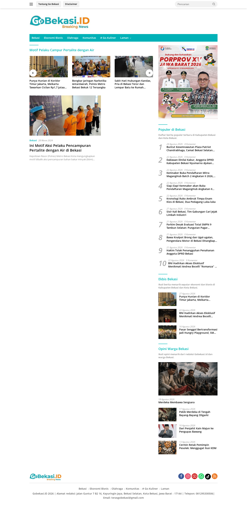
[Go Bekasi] (60, 21)
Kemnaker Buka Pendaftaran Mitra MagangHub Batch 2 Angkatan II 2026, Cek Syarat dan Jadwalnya (190, 174)
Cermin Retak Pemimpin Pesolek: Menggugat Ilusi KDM (197, 446)
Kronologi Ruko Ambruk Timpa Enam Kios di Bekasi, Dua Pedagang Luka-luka (191, 200)
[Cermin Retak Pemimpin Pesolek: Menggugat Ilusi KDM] (167, 447)
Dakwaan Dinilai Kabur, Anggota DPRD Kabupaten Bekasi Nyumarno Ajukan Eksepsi (190, 161)
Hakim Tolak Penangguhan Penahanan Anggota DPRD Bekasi (190, 252)
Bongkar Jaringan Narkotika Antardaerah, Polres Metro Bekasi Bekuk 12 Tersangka (89, 84)
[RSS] (215, 476)
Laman (124, 37)
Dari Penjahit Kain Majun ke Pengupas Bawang (196, 430)
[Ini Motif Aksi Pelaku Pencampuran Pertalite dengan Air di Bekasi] (65, 115)
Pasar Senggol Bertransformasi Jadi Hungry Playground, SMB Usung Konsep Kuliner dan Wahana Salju (198, 331)
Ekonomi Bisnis (53, 37)
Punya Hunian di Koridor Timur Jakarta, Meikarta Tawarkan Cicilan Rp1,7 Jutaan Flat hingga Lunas (47, 84)
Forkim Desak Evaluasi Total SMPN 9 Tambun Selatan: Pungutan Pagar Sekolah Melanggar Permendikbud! (189, 226)
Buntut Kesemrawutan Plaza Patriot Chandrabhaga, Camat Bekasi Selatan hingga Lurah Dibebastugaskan (190, 148)
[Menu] (31, 4)
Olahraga (72, 37)
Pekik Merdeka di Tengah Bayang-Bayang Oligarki (194, 413)
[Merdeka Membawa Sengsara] (188, 378)
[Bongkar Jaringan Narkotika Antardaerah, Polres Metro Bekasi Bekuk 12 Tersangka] (91, 66)
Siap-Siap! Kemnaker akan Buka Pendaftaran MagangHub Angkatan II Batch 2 (189, 187)
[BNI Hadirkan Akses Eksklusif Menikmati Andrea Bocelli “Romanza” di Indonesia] (167, 315)
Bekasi (36, 37)
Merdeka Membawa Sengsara (176, 402)
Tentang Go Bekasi (48, 4)
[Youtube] (194, 476)
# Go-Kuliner (108, 37)
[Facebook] (181, 476)
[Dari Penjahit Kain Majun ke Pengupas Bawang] (167, 431)
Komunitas (89, 37)
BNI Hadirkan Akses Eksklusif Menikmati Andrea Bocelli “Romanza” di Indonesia (192, 265)
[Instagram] (188, 476)
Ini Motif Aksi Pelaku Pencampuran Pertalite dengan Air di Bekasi (60, 148)
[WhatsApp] (201, 476)
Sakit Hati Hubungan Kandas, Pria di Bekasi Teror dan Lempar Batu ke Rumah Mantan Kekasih (133, 84)
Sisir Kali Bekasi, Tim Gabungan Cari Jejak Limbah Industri (192, 213)
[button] (214, 4)
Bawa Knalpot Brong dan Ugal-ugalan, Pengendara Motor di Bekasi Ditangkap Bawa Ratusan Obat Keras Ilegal (191, 239)
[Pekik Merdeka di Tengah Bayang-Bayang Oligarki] (167, 414)
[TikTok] (208, 476)
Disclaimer (71, 4)
